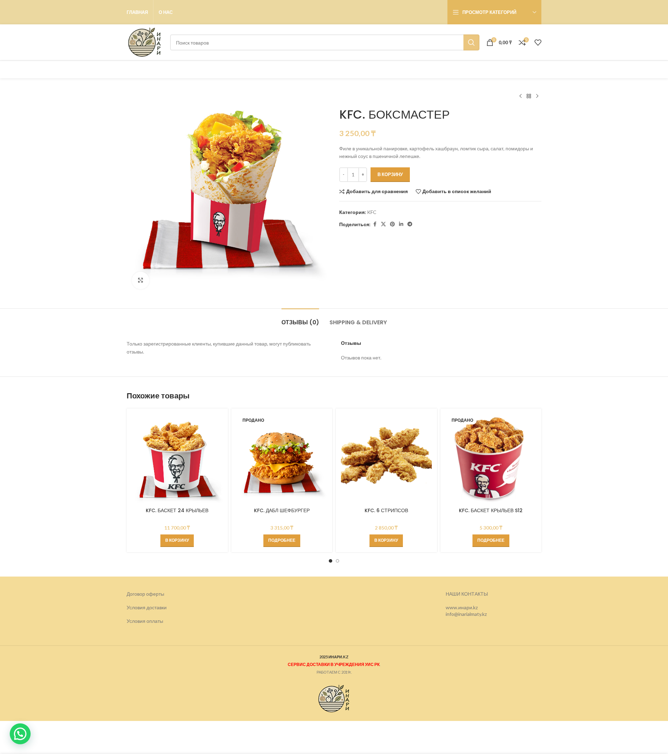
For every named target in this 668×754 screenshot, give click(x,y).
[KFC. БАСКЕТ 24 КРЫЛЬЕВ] (177, 459)
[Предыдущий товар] (520, 96)
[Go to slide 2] (337, 561)
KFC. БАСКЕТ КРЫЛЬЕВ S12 (491, 510)
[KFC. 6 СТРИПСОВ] (386, 459)
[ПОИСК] (471, 42)
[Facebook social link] (375, 224)
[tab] (300, 319)
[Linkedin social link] (401, 224)
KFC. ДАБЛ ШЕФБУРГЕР (282, 510)
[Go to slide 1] (330, 561)
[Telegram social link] (409, 224)
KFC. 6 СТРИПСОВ (386, 510)
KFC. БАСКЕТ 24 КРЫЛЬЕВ (177, 510)
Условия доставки (147, 607)
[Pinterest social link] (392, 224)
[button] (177, 540)
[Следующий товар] (537, 96)
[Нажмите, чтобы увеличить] (140, 280)
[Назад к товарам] (529, 96)
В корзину (390, 174)
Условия (136, 621)
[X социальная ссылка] (383, 224)
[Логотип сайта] (145, 42)
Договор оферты (145, 594)
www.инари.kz (462, 607)
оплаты (154, 621)
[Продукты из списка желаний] (538, 42)
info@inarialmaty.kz (466, 614)
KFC (371, 212)
